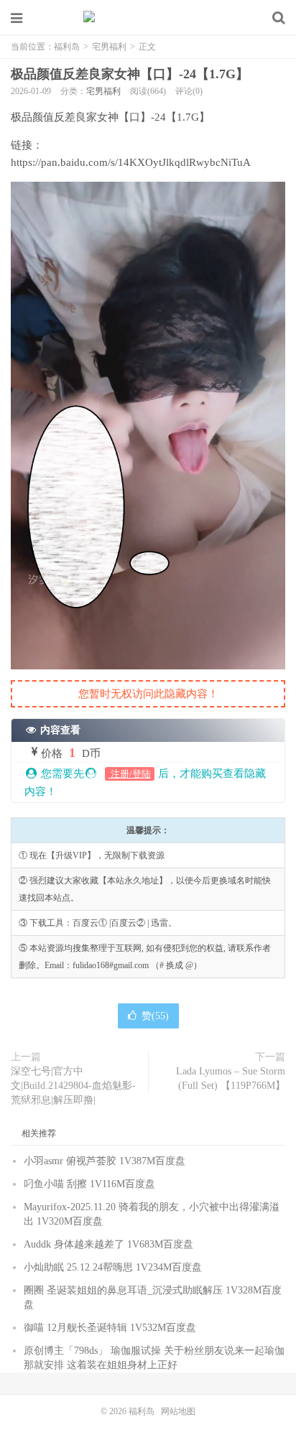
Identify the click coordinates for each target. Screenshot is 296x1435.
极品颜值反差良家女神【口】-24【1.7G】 (130, 74)
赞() (155, 1016)
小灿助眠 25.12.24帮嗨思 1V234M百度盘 (113, 1267)
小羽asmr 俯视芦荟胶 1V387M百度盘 (104, 1161)
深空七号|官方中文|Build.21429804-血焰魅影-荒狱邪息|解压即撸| (73, 1085)
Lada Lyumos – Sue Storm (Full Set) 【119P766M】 (230, 1078)
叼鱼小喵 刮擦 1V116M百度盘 (89, 1184)
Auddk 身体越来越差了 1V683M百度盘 (108, 1244)
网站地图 (178, 1411)
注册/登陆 (129, 773)
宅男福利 (109, 47)
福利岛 (148, 18)
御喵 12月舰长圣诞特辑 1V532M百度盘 (110, 1327)
